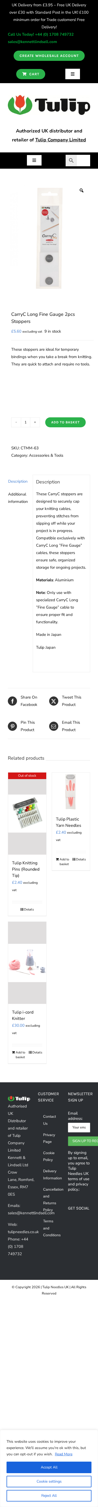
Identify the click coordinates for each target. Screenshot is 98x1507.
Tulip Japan (46, 647)
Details (29, 909)
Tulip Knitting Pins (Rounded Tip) (25, 869)
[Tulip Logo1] (49, 96)
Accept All (49, 1467)
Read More (63, 1454)
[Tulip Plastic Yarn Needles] (71, 792)
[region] (49, 1468)
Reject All (49, 1495)
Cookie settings (49, 1481)
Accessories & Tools (46, 455)
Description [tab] (18, 481)
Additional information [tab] (18, 498)
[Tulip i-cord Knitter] (27, 963)
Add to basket (65, 422)
